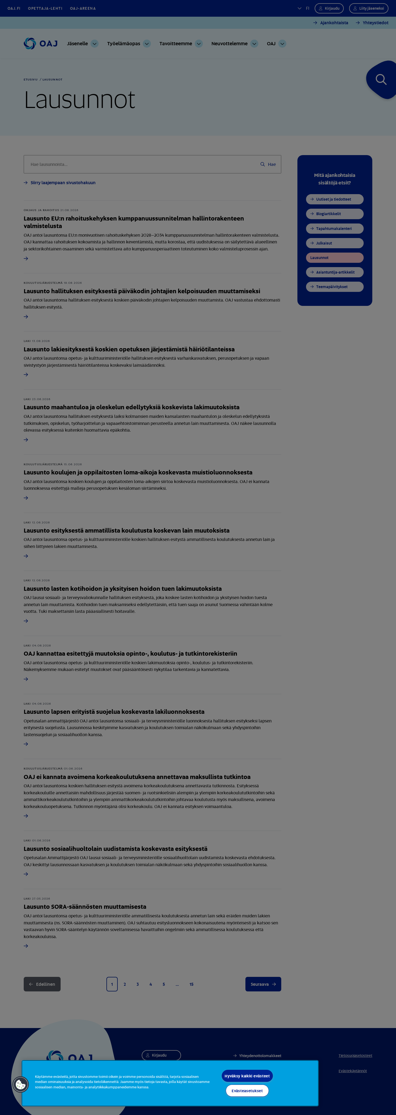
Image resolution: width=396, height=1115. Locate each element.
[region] (170, 1083)
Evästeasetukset (247, 1090)
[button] (20, 1084)
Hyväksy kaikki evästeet (247, 1075)
